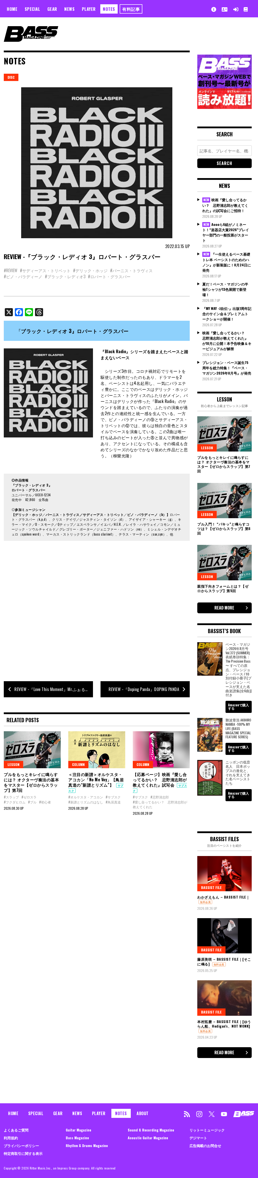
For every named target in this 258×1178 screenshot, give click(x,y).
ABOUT (143, 1113)
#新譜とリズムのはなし (85, 801)
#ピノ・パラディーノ (23, 276)
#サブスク (113, 796)
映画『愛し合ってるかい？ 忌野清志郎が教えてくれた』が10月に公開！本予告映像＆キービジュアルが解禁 (226, 340)
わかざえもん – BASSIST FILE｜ (223, 897)
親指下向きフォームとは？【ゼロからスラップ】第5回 (222, 588)
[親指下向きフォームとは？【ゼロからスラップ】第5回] (224, 562)
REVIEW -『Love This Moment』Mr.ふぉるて (51, 689)
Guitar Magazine (78, 1129)
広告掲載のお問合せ (205, 1145)
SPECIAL (32, 9)
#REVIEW (10, 270)
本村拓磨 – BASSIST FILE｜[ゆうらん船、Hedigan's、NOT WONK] (224, 1024)
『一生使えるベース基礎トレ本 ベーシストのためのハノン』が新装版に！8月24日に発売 (226, 262)
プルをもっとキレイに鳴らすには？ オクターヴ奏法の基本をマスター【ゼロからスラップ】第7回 (31, 782)
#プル (32, 801)
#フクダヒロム (14, 801)
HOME (12, 9)
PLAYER (89, 9)
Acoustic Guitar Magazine (148, 1137)
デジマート (198, 1137)
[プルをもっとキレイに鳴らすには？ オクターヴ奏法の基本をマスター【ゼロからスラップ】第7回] (32, 749)
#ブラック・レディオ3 (65, 276)
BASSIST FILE (211, 887)
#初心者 (45, 801)
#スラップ (11, 796)
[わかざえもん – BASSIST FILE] (224, 873)
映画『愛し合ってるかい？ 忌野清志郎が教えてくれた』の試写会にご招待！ (225, 205)
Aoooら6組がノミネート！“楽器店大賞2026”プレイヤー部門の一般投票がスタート (225, 232)
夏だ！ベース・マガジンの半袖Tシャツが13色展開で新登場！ (225, 289)
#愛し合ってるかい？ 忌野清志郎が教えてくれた (160, 804)
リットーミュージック (207, 1129)
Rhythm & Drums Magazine (87, 1145)
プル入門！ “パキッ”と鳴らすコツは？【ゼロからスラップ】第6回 (224, 528)
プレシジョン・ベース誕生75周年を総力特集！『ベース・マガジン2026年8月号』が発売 (226, 368)
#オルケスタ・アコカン (85, 796)
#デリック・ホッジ (90, 270)
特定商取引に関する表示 (23, 1153)
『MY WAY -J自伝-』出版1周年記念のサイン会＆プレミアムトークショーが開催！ (226, 313)
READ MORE (224, 608)
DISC (11, 77)
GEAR (52, 9)
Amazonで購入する (238, 706)
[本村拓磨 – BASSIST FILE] (224, 997)
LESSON (13, 764)
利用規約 (11, 1137)
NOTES (109, 9)
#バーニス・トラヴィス (131, 270)
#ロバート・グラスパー (109, 276)
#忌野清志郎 (159, 796)
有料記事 (131, 9)
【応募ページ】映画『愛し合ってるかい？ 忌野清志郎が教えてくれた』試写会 (160, 779)
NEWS (69, 9)
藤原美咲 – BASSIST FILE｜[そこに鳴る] (224, 961)
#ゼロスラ (29, 796)
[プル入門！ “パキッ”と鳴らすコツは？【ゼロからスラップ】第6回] (224, 500)
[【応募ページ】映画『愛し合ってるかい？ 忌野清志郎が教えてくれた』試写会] (161, 749)
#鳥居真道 (113, 801)
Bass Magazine (77, 1137)
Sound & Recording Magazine (151, 1129)
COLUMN (78, 764)
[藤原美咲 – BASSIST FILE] (224, 935)
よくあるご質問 (16, 1129)
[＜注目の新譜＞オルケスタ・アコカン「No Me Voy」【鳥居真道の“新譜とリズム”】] (96, 749)
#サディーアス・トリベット (45, 270)
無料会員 (205, 902)
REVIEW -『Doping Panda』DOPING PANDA (144, 689)
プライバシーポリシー (21, 1145)
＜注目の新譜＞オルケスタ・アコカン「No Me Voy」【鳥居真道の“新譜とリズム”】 (96, 779)
